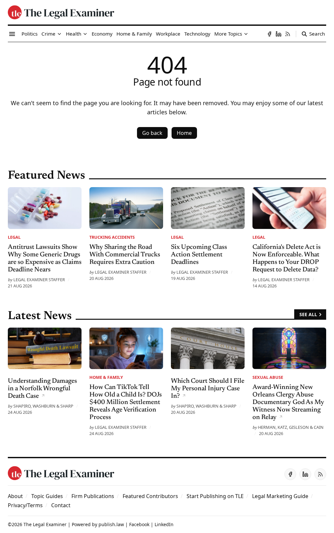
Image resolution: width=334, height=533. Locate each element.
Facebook (139, 524)
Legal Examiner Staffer (39, 280)
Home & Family (106, 377)
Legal (14, 237)
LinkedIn (164, 524)
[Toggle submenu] (59, 34)
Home (184, 133)
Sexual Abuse (267, 377)
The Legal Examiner (45, 524)
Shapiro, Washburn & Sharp (43, 406)
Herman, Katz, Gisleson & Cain (291, 427)
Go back (152, 133)
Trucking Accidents (112, 237)
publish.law (111, 524)
